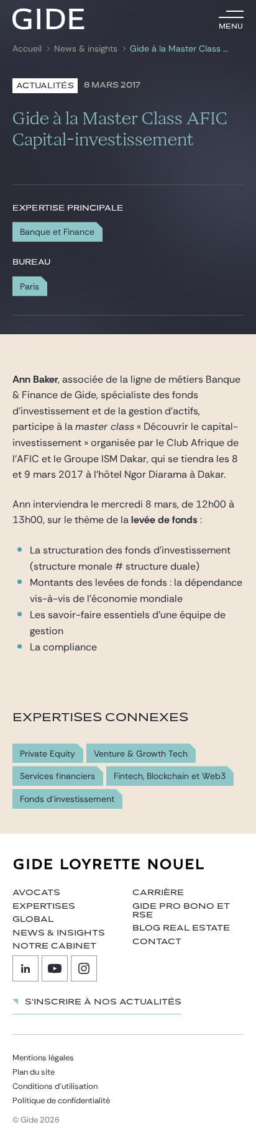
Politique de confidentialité (61, 1100)
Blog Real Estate (181, 928)
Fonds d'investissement (67, 799)
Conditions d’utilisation (55, 1086)
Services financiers (57, 776)
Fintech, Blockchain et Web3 (170, 776)
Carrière (158, 892)
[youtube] (55, 968)
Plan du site (33, 1072)
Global (32, 919)
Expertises (43, 906)
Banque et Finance (57, 231)
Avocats (36, 892)
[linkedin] (25, 968)
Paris (29, 286)
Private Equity (47, 754)
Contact (156, 941)
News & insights (85, 48)
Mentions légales (43, 1057)
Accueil (27, 48)
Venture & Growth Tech (141, 754)
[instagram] (84, 968)
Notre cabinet (54, 946)
